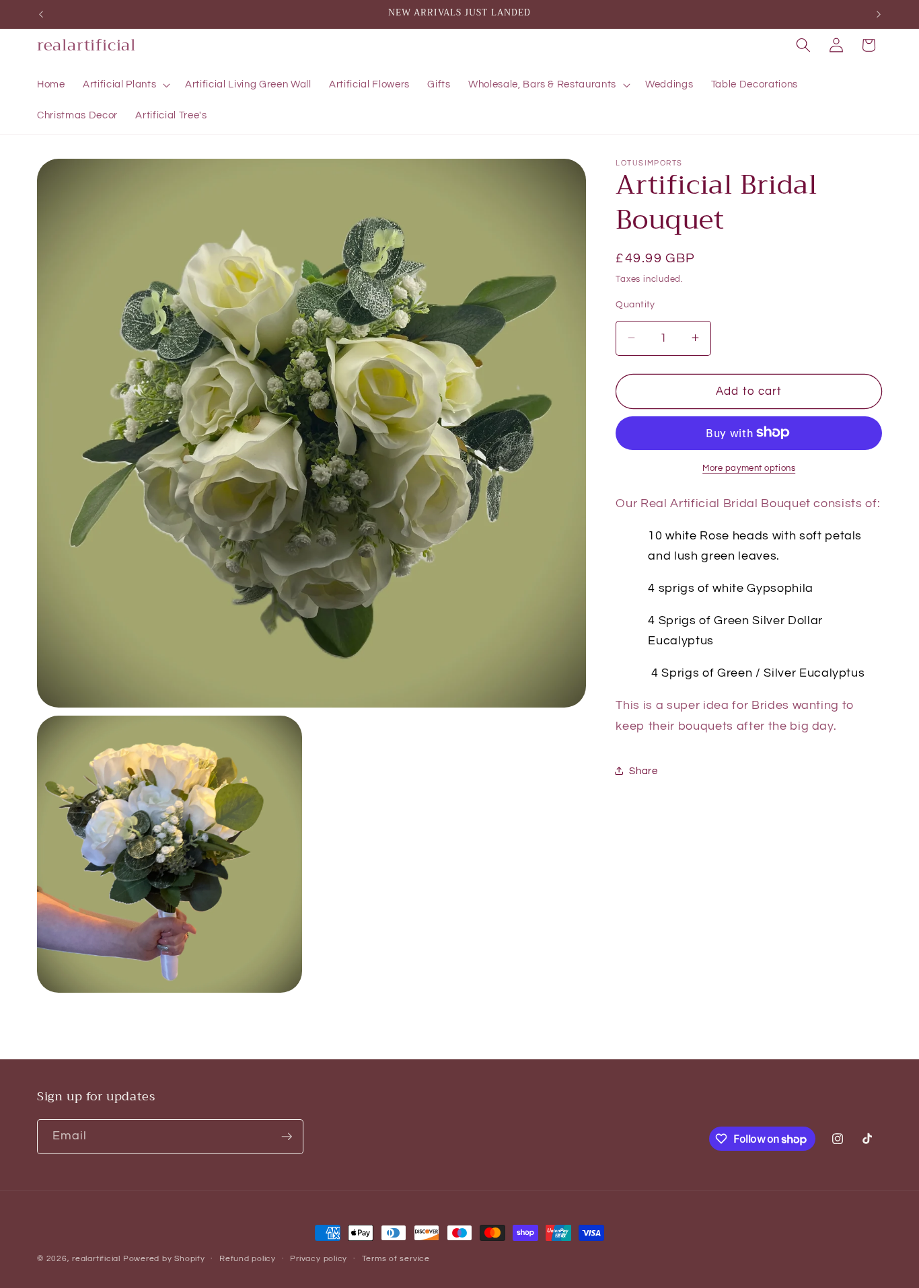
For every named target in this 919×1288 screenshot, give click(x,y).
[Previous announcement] (41, 14)
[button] (125, 84)
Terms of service (396, 1258)
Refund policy (247, 1258)
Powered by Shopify (164, 1258)
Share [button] (643, 770)
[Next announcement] (878, 14)
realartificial (96, 1258)
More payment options (748, 467)
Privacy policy (318, 1258)
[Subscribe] (286, 1136)
